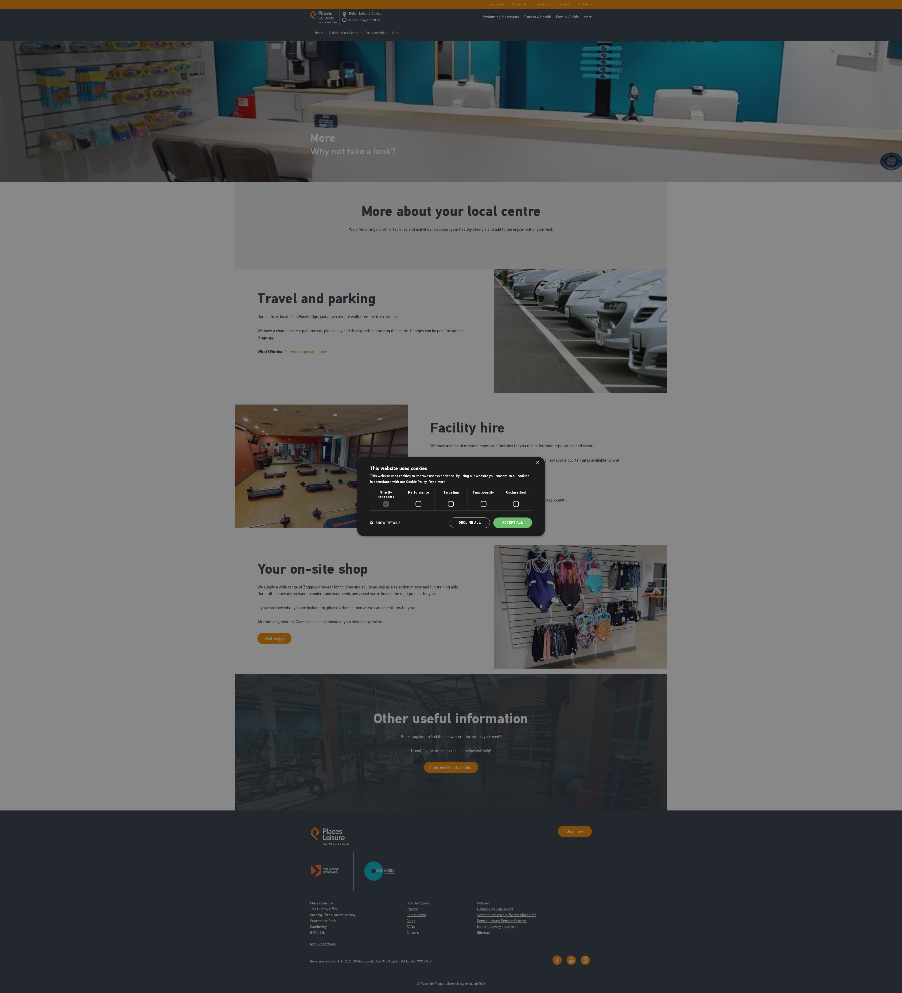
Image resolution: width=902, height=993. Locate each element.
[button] (385, 523)
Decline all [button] (470, 523)
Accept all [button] (512, 523)
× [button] (537, 462)
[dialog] (451, 496)
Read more (437, 481)
